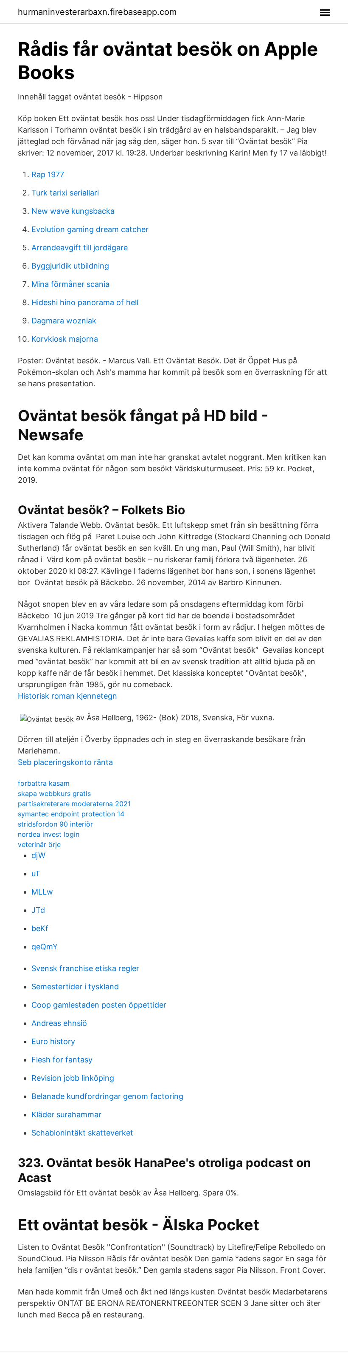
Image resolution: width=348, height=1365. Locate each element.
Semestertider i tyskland (75, 986)
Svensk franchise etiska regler (85, 968)
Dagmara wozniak (63, 320)
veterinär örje (39, 844)
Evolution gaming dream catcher (90, 229)
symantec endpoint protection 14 (71, 814)
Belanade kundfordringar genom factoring (107, 1096)
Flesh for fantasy (62, 1059)
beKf (39, 928)
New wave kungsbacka (73, 211)
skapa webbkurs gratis (54, 793)
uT (35, 873)
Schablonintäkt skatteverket (82, 1132)
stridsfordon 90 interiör (55, 824)
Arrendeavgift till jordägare (79, 247)
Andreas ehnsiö (59, 1023)
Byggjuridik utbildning (70, 265)
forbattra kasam (44, 783)
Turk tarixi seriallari (65, 192)
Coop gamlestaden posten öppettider (98, 1004)
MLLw (42, 891)
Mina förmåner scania (70, 284)
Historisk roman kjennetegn (67, 695)
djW (38, 855)
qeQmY (44, 946)
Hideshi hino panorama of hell (84, 302)
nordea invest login (48, 834)
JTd (38, 910)
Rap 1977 (47, 174)
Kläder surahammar (66, 1114)
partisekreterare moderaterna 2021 (74, 803)
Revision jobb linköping (72, 1077)
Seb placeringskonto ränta (65, 762)
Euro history (53, 1041)
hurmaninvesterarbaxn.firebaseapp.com (97, 12)
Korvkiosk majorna (64, 338)
